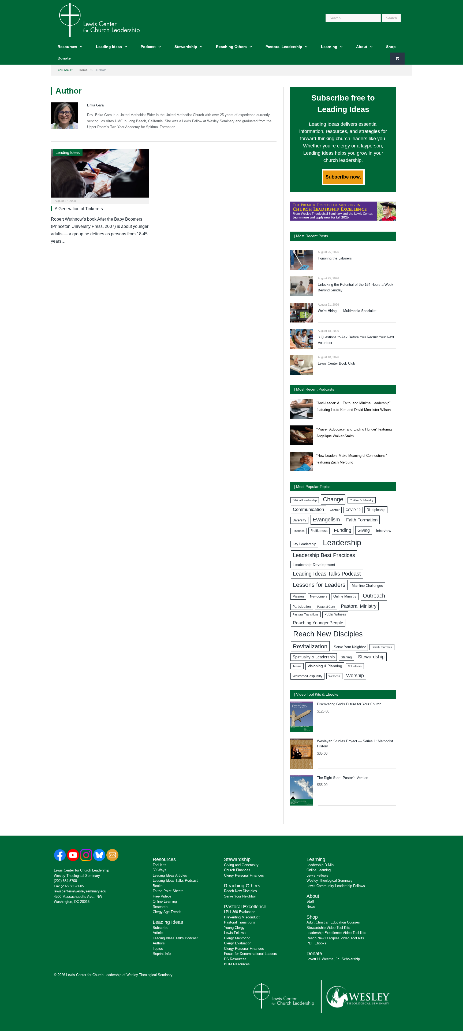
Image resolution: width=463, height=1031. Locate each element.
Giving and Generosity (241, 865)
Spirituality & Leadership (314, 657)
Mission (298, 596)
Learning (329, 46)
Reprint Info (162, 954)
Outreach (374, 596)
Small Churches (382, 647)
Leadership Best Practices (324, 555)
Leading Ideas (109, 46)
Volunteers (355, 666)
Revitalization (310, 646)
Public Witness (335, 614)
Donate (64, 58)
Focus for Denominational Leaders (250, 954)
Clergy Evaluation (237, 943)
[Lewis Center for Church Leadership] (99, 19)
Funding (342, 530)
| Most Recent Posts (311, 236)
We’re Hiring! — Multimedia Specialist (347, 311)
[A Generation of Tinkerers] (100, 175)
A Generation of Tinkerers (79, 208)
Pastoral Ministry (358, 606)
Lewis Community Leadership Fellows (336, 886)
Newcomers (318, 596)
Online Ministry (345, 596)
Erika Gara (95, 105)
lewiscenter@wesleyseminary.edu (80, 891)
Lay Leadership (304, 544)
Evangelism (326, 519)
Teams (297, 666)
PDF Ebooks (316, 943)
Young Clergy (234, 928)
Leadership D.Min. (321, 865)
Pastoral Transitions (306, 614)
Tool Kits (159, 865)
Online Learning (165, 901)
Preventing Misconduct (242, 917)
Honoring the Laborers (335, 258)
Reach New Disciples (328, 634)
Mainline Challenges (367, 586)
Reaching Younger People (318, 623)
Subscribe (160, 928)
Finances (299, 530)
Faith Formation (362, 519)
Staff (310, 901)
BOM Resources (237, 964)
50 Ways (159, 870)
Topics (158, 949)
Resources (67, 46)
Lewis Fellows (235, 933)
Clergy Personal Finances (244, 875)
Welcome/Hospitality (307, 676)
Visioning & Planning (325, 666)
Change (333, 499)
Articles (159, 933)
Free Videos (162, 896)
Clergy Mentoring (237, 938)
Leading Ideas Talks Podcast (327, 574)
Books (158, 886)
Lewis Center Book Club (336, 363)
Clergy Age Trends (167, 912)
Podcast (148, 46)
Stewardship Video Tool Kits (328, 928)
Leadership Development (314, 564)
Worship (355, 675)
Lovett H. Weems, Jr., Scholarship (333, 959)
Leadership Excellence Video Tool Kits (336, 933)
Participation (302, 607)
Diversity (299, 520)
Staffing (346, 657)
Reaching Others (231, 46)
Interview (383, 530)
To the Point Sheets (168, 891)
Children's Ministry (362, 500)
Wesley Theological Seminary (77, 876)
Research (160, 907)
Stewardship (185, 46)
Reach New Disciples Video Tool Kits (335, 938)
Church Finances (237, 870)
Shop (391, 46)
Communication (308, 509)
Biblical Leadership (305, 500)
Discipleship (376, 510)
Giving (363, 530)
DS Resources (235, 959)
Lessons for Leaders (319, 584)
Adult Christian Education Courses (333, 922)
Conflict (334, 509)
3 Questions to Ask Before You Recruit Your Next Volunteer (356, 340)
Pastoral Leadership (284, 46)
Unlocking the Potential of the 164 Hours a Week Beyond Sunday (355, 287)
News (311, 907)
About (361, 46)
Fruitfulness (319, 531)
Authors (159, 943)
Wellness (334, 676)
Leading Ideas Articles (170, 875)
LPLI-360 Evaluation (239, 912)
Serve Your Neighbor (350, 647)
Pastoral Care (326, 606)
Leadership (342, 542)
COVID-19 (353, 510)
